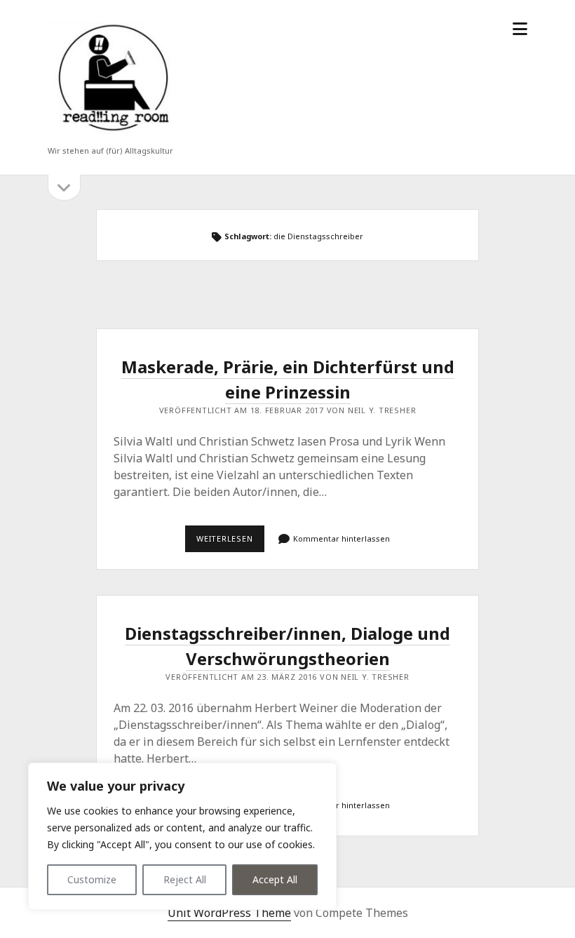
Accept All (274, 879)
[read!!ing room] (111, 132)
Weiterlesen (230, 542)
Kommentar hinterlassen (341, 538)
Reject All (184, 879)
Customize (91, 879)
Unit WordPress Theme (229, 912)
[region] (182, 836)
